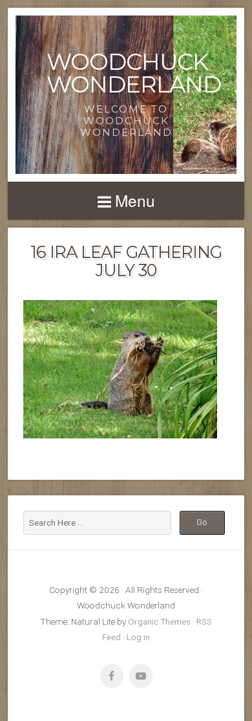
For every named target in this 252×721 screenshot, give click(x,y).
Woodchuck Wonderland (134, 73)
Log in (138, 637)
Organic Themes (159, 621)
